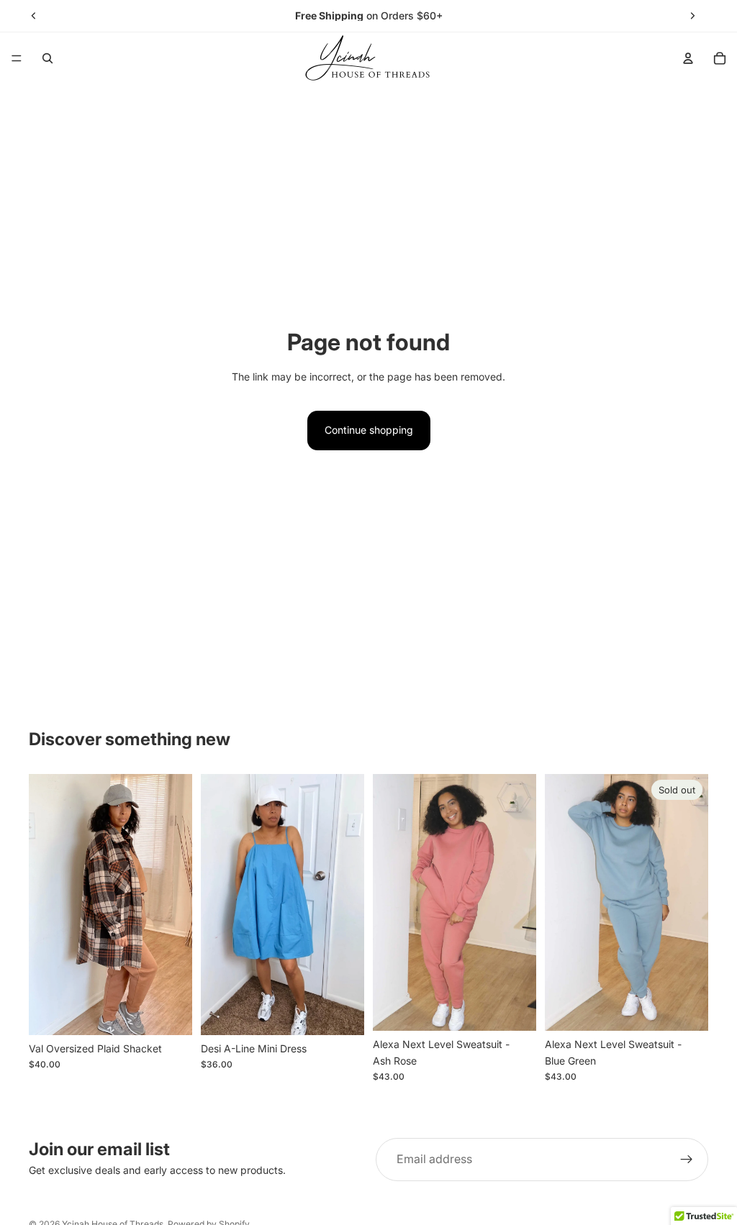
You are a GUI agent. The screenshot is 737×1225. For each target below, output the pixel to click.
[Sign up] (687, 1159)
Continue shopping (369, 430)
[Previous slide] (34, 16)
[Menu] (16, 58)
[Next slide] (692, 16)
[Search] (47, 58)
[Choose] (170, 1013)
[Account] (688, 58)
